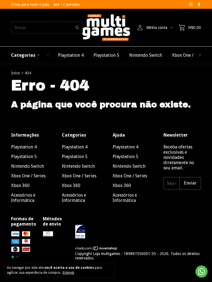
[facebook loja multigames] (199, 4)
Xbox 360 (20, 185)
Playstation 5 (106, 55)
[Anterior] (48, 55)
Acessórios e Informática (23, 197)
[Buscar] (77, 27)
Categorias (23, 55)
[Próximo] (199, 55)
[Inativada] (138, 232)
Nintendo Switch (145, 55)
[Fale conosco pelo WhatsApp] (201, 271)
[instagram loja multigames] (191, 4)
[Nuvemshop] (96, 249)
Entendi (68, 273)
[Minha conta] (140, 28)
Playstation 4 (71, 55)
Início (15, 73)
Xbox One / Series (189, 55)
